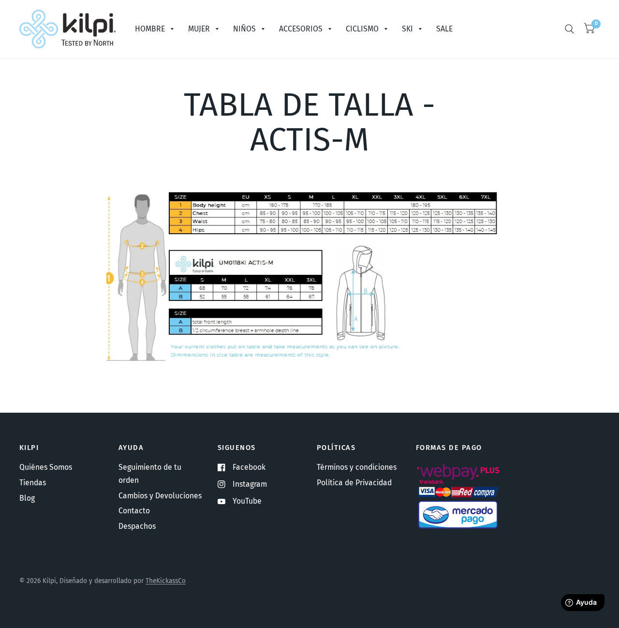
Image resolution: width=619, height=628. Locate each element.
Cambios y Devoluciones (160, 495)
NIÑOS (244, 28)
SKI (407, 28)
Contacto (134, 510)
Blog (27, 498)
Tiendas (32, 482)
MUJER (199, 28)
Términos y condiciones (357, 467)
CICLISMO (362, 28)
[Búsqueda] (569, 29)
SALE (444, 28)
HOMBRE (150, 28)
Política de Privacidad (354, 482)
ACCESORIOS (301, 28)
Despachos (137, 526)
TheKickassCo (166, 581)
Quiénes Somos (45, 467)
